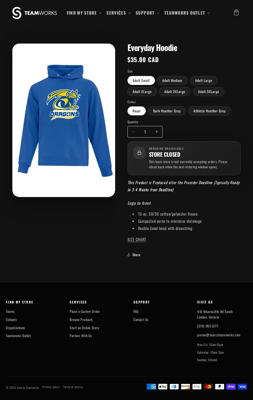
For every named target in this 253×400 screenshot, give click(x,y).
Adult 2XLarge (174, 91)
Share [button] (136, 254)
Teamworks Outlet (18, 335)
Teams (10, 311)
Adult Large (203, 80)
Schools (11, 319)
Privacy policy (51, 387)
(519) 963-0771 (207, 325)
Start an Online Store (84, 327)
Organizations (15, 327)
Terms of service (73, 387)
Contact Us (140, 319)
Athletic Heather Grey (209, 110)
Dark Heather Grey (167, 110)
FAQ (136, 311)
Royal (137, 110)
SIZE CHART (136, 239)
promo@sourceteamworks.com (219, 334)
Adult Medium (172, 80)
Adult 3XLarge (208, 91)
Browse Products (81, 319)
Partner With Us (81, 335)
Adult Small (141, 80)
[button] (84, 13)
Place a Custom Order (85, 311)
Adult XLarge (142, 91)
